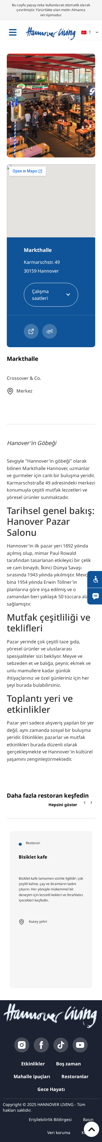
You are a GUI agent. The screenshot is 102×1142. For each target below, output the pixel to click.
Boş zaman (68, 1064)
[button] (91, 802)
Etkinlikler (33, 1064)
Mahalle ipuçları (32, 1076)
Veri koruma (58, 1132)
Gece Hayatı (51, 1089)
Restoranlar (74, 1076)
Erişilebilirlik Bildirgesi (50, 1119)
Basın (88, 1119)
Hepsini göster (62, 804)
